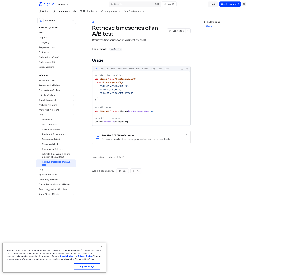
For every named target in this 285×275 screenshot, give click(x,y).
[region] (54, 258)
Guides (46, 11)
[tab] (96, 69)
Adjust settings (87, 266)
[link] (141, 137)
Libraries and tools (66, 11)
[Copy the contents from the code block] (187, 69)
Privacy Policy (85, 256)
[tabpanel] (141, 98)
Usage (209, 26)
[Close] (101, 246)
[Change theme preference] (244, 4)
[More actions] (188, 30)
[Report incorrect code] (182, 69)
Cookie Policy (66, 256)
